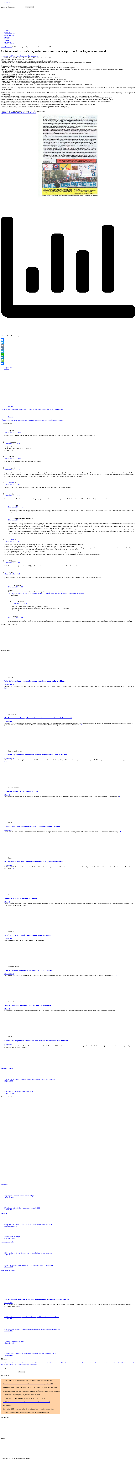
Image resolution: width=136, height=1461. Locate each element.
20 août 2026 (8, 1318)
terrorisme (6, 1364)
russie (2, 1364)
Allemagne (11, 1362)
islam (74, 1362)
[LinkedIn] (68, 357)
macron (86, 1362)
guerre (56, 1362)
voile (24, 1364)
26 (13, 1343)
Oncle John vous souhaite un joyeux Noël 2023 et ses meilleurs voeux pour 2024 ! (28, 1224)
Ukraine (15, 1364)
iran (72, 1362)
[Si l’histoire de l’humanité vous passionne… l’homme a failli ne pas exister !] (23, 821)
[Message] (68, 360)
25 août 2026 (8, 684)
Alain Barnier (16, 56)
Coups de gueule (9, 35)
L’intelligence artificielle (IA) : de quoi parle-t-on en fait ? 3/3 (22, 1208)
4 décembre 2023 (9, 1238)
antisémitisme (17, 1362)
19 (13, 974)
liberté (83, 1362)
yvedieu (11, 482)
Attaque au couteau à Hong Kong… (15, 1341)
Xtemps (11, 539)
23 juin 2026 (8, 1254)
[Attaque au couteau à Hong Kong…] (12, 1338)
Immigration (23, 56)
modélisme (4, 1213)
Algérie (7, 1362)
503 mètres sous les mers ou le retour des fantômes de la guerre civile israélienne (34, 862)
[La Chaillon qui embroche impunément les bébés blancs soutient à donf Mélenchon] (23, 749)
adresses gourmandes (7, 1242)
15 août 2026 (8, 1343)
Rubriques (7, 2)
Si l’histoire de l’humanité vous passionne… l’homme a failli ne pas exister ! (32, 826)
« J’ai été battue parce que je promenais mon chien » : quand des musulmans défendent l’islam (31, 1317)
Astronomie (4, 1185)
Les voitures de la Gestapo (12, 1236)
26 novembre (8, 367)
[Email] (68, 345)
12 (15, 1238)
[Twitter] (68, 342)
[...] (5, 688)
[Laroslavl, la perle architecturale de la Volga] (23, 786)
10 (16, 1226)
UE (12, 1364)
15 (13, 1197)
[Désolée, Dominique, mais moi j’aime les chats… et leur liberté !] (23, 1000)
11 (13, 758)
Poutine (127, 1362)
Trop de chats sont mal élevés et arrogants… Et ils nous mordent (28, 970)
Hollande (63, 1362)
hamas (59, 1362)
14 (37, 56)
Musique (7, 37)
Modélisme (7, 42)
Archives (7, 32)
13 (13, 721)
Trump (10, 1364)
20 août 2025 (8, 1209)
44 (13, 1009)
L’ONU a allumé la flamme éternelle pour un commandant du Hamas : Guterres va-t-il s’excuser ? (33, 1329)
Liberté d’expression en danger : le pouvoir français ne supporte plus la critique (34, 681)
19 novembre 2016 (6, 56)
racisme (130, 1362)
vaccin (21, 1364)
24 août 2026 (8, 1303)
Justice (79, 1362)
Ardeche (6, 369)
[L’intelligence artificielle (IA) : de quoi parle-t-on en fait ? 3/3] (12, 1205)
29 (13, 1093)
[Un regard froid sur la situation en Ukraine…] (23, 893)
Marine (96, 1362)
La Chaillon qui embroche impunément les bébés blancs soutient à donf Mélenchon (35, 755)
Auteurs (6, 30)
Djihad (36, 1362)
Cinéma (6, 39)
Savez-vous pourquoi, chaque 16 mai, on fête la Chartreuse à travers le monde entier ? (29, 1265)
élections (35, 1364)
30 (13, 1318)
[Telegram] (68, 351)
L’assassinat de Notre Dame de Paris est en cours (18, 1091)
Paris (119, 1362)
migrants (105, 1362)
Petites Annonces (9, 44)
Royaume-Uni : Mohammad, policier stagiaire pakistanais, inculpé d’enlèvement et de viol (30, 1353)
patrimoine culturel (7, 1068)
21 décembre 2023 (9, 1226)
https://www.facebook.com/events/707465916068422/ (18, 113)
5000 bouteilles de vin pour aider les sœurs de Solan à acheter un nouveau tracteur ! (28, 1253)
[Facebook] (68, 339)
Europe (40, 1362)
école (32, 1364)
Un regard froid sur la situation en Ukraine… (21, 898)
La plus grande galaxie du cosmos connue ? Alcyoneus (20, 1196)
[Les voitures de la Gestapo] (12, 1233)
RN (133, 1362)
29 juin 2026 (8, 1081)
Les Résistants (32, 56)
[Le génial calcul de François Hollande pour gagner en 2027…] (23, 930)
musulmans (110, 1362)
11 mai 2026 (8, 1197)
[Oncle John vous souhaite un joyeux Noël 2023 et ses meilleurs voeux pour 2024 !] (12, 1221)
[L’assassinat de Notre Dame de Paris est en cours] (12, 1088)
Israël (77, 1362)
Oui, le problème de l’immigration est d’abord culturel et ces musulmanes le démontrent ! (38, 718)
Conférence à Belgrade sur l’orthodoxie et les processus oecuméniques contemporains (36, 1040)
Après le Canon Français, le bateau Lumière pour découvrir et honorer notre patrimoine (29, 1079)
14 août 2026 (8, 1355)
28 (13, 684)
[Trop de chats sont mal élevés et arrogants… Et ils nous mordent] (23, 965)
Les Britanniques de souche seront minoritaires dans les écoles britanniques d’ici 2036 (36, 1299)
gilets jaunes (51, 1362)
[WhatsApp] (68, 354)
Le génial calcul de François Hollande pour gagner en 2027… (27, 935)
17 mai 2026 (8, 1267)
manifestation (91, 1362)
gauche (46, 1362)
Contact (6, 4)
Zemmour (28, 1364)
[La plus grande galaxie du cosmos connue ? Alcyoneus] (12, 1192)
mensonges (100, 1362)
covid (25, 1362)
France (43, 1362)
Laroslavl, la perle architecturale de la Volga (21, 791)
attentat (21, 1362)
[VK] (68, 348)
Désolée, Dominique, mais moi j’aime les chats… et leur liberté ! (28, 1005)
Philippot (123, 1362)
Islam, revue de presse (8, 1270)
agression (3, 1362)
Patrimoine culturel (9, 34)
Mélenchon (115, 1362)
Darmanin (28, 1362)
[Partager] (68, 363)
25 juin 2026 (8, 1093)
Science (6, 40)
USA (19, 1364)
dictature (33, 1362)
